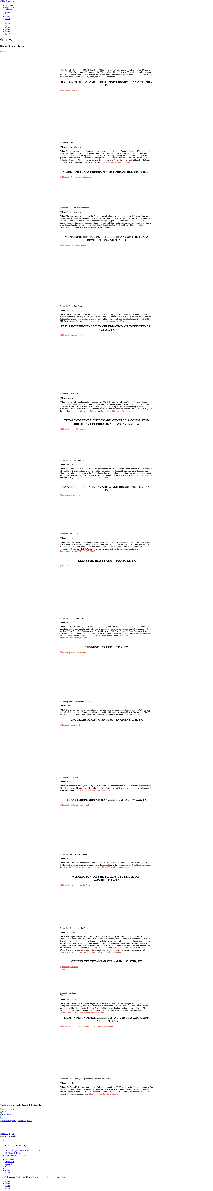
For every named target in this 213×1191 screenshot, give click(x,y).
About (7, 19)
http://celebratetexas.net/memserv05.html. (110, 321)
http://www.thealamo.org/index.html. (116, 162)
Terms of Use (60, 1177)
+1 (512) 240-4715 (12, 1153)
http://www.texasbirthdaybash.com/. (74, 638)
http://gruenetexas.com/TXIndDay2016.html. (77, 551)
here (111, 227)
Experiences (9, 7)
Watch (7, 12)
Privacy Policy (46, 1177)
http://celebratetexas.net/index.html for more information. (82, 1012)
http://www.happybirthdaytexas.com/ (103, 1094)
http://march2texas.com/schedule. (117, 411)
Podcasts (8, 10)
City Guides (9, 5)
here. (139, 714)
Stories (7, 16)
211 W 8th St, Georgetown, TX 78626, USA (22, 1151)
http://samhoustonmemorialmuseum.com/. (92, 477)
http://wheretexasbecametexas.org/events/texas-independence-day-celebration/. (91, 952)
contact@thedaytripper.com (15, 1155)
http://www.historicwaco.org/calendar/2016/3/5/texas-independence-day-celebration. (105, 867)
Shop (7, 14)
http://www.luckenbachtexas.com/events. (94, 790)
